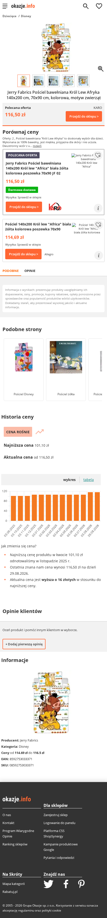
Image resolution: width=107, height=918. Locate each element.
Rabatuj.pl (9, 891)
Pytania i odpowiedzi (59, 857)
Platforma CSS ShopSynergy (54, 833)
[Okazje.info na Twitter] (49, 884)
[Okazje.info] (25, 6)
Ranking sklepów (14, 844)
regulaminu (26, 910)
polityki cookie (51, 910)
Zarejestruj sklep (56, 815)
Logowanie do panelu (59, 823)
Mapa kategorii (13, 883)
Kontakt (8, 823)
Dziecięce (9, 16)
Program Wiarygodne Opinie (18, 833)
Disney (26, 16)
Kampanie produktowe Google (61, 847)
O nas (6, 815)
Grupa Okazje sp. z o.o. (38, 905)
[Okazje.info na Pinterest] (81, 884)
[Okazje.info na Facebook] (66, 884)
